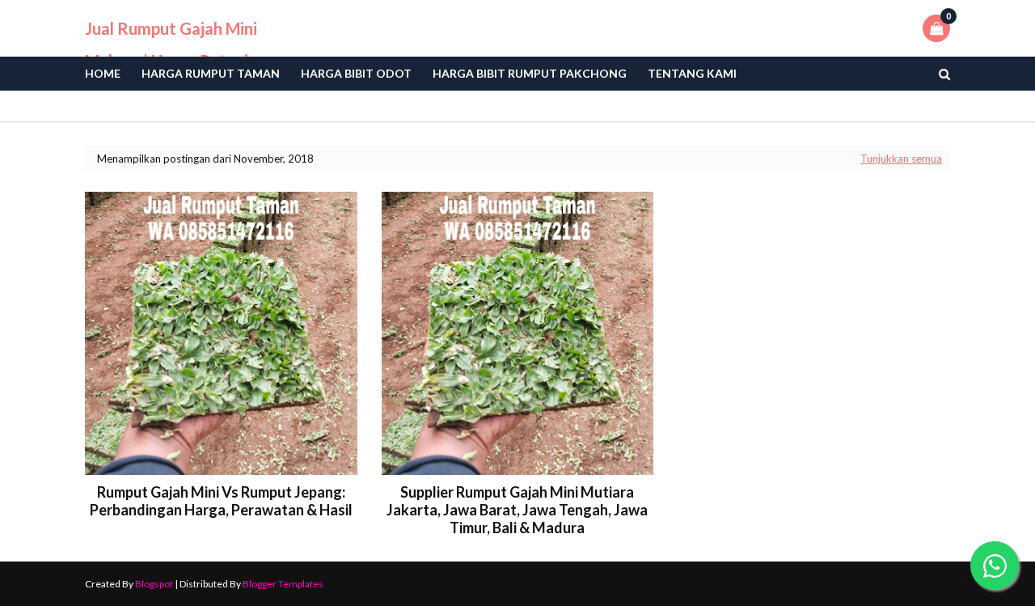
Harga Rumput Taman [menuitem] (211, 73)
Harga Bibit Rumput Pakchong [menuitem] (530, 73)
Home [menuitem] (102, 73)
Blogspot (154, 584)
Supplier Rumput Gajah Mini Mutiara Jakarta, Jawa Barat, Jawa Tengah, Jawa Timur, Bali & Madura (517, 509)
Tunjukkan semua (901, 158)
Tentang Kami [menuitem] (692, 73)
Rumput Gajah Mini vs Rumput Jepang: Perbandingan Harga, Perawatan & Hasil (221, 501)
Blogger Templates (283, 584)
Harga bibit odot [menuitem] (356, 73)
